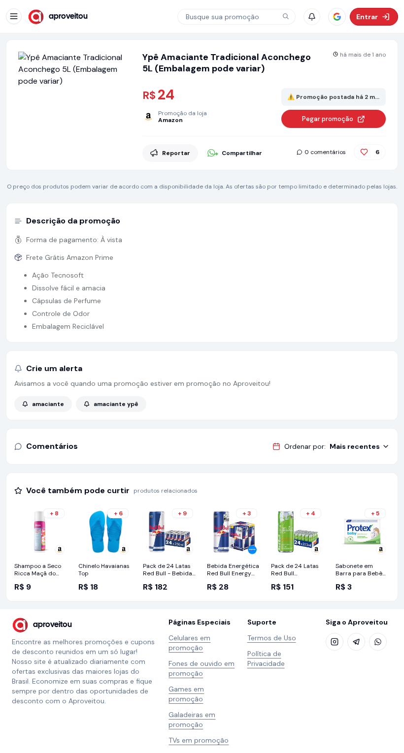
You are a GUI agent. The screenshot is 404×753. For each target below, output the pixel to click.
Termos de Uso (271, 637)
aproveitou (68, 16)
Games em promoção (186, 694)
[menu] (14, 16)
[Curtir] (364, 152)
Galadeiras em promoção (191, 719)
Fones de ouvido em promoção (201, 668)
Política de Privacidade (266, 658)
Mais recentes (355, 446)
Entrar (367, 16)
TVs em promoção (198, 740)
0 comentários (325, 152)
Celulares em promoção (189, 642)
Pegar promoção (327, 119)
